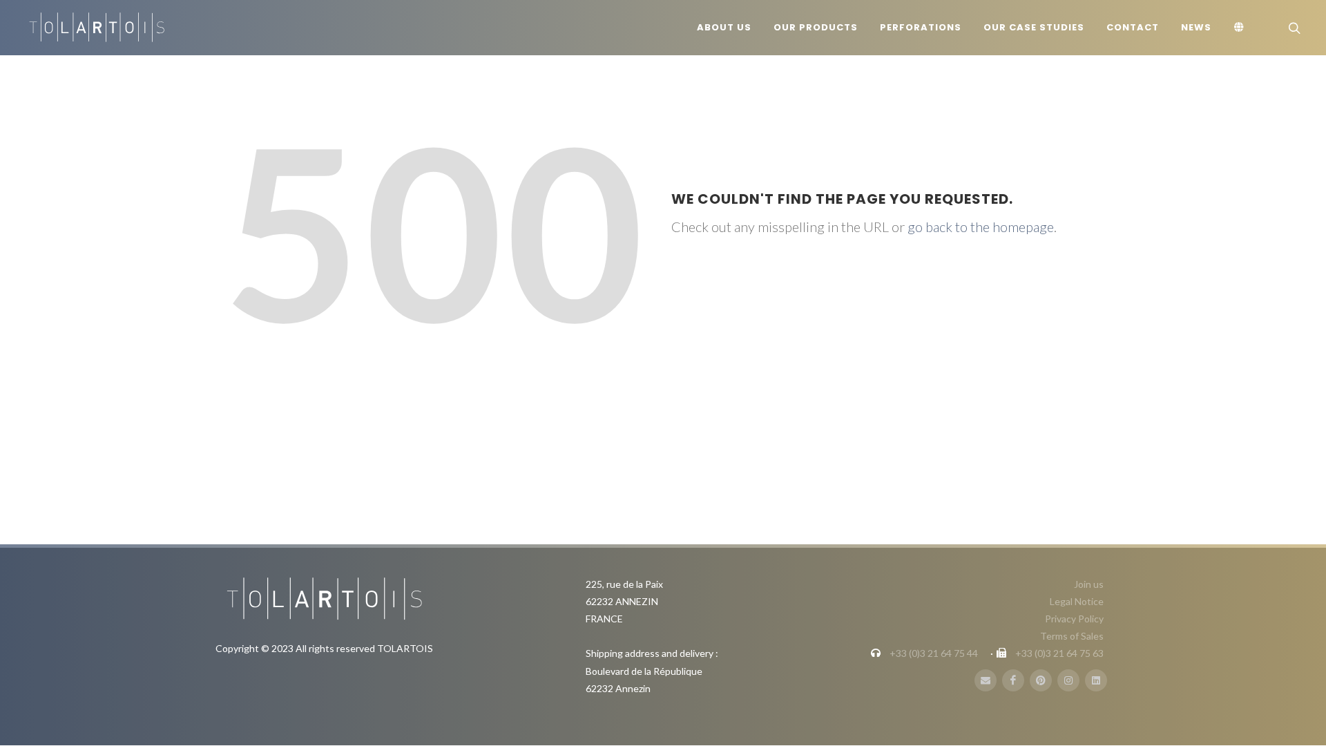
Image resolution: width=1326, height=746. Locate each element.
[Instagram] (1068, 680)
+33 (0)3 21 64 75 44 (934, 653)
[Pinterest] (1041, 680)
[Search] (1293, 28)
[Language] (1241, 27)
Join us (1089, 584)
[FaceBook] (1013, 680)
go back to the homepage (980, 226)
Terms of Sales (1072, 636)
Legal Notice (1077, 601)
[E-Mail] (985, 680)
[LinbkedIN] (1096, 680)
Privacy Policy (1074, 618)
